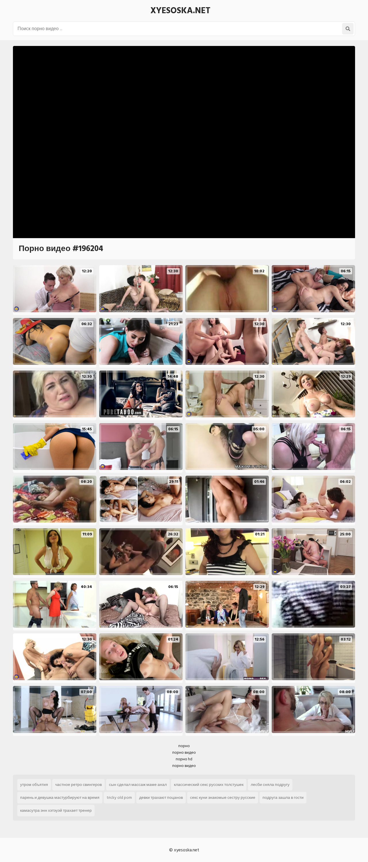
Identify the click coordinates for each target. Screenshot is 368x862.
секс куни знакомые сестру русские (222, 797)
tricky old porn (119, 797)
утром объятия (34, 784)
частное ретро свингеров (78, 784)
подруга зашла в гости (283, 797)
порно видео (184, 752)
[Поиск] (348, 28)
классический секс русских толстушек (209, 784)
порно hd (184, 759)
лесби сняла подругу (270, 784)
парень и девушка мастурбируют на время (59, 797)
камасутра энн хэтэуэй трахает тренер (56, 810)
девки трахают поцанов (161, 797)
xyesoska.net (180, 11)
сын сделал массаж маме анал (138, 784)
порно (184, 746)
